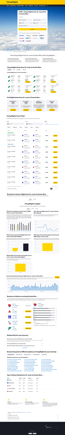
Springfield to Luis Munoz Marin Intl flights (31, 365)
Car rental (36, 5)
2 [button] (53, 188)
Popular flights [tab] (44, 354)
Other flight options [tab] (36, 354)
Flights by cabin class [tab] (27, 354)
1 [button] (51, 188)
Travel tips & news (42, 5)
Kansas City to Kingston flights (29, 370)
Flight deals (31, 5)
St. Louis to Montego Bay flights (29, 363)
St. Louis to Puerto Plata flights (29, 369)
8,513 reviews (14, 312)
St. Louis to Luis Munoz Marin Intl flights (30, 359)
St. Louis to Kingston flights (28, 366)
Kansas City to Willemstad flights (12, 366)
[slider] (58, 124)
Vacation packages (20, 5)
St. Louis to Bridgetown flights (12, 363)
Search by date (13, 5)
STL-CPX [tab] (34, 199)
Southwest (14, 304)
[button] (29, 14)
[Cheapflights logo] (12, 2)
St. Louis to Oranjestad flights (46, 359)
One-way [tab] (24, 69)
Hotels (26, 5)
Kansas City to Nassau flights (46, 363)
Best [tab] (14, 69)
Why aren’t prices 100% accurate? (13, 418)
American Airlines (15, 321)
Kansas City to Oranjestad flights (46, 362)
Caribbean (10, 51)
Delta (13, 309)
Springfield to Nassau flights (12, 369)
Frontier (13, 326)
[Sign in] (47, 5)
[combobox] (21, 17)
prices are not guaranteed (27, 412)
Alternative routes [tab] (11, 354)
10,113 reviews (14, 318)
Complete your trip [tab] (19, 354)
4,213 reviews (14, 307)
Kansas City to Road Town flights (46, 370)
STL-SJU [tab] (30, 199)
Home (8, 5)
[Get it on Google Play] (30, 434)
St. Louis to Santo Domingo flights (46, 365)
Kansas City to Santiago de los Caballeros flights (49, 369)
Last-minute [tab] (19, 69)
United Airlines (14, 315)
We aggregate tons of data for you (13, 417)
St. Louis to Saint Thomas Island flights (13, 362)
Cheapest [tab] (9, 69)
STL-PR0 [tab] (28, 208)
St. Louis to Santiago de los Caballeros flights (14, 370)
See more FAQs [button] (24, 347)
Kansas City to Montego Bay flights (30, 362)
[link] (13, 110)
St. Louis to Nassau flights (11, 365)
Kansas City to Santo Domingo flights (47, 366)
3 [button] (55, 188)
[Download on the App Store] (34, 434)
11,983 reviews (14, 324)
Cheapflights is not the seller (12, 415)
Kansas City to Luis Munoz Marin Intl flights (14, 359)
